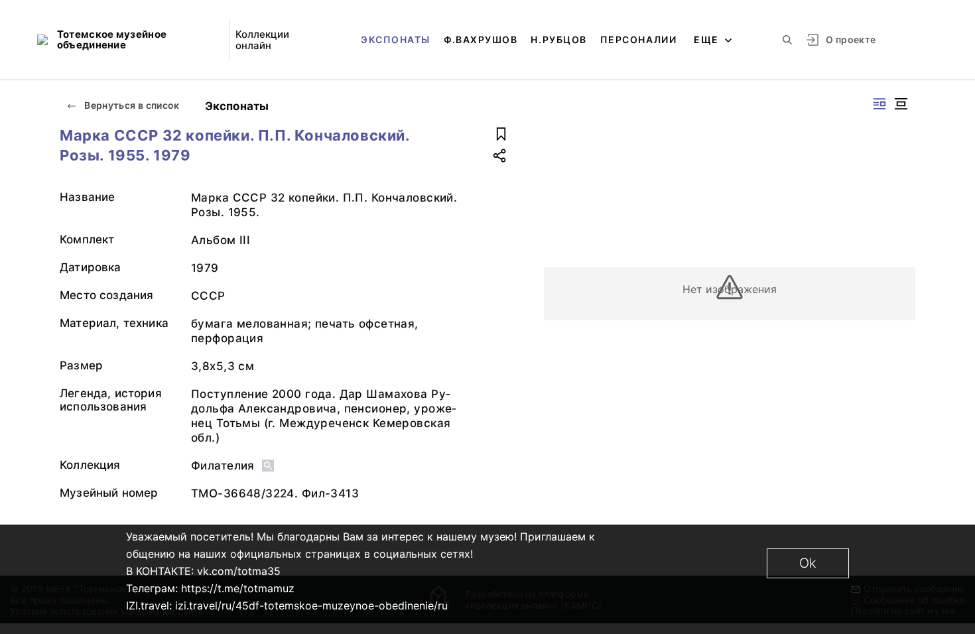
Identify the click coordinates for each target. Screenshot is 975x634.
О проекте (851, 39)
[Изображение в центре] (900, 104)
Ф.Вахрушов (480, 39)
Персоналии (638, 39)
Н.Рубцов (558, 39)
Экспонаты (395, 39)
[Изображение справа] (879, 104)
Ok (807, 563)
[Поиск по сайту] (787, 39)
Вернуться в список (131, 105)
